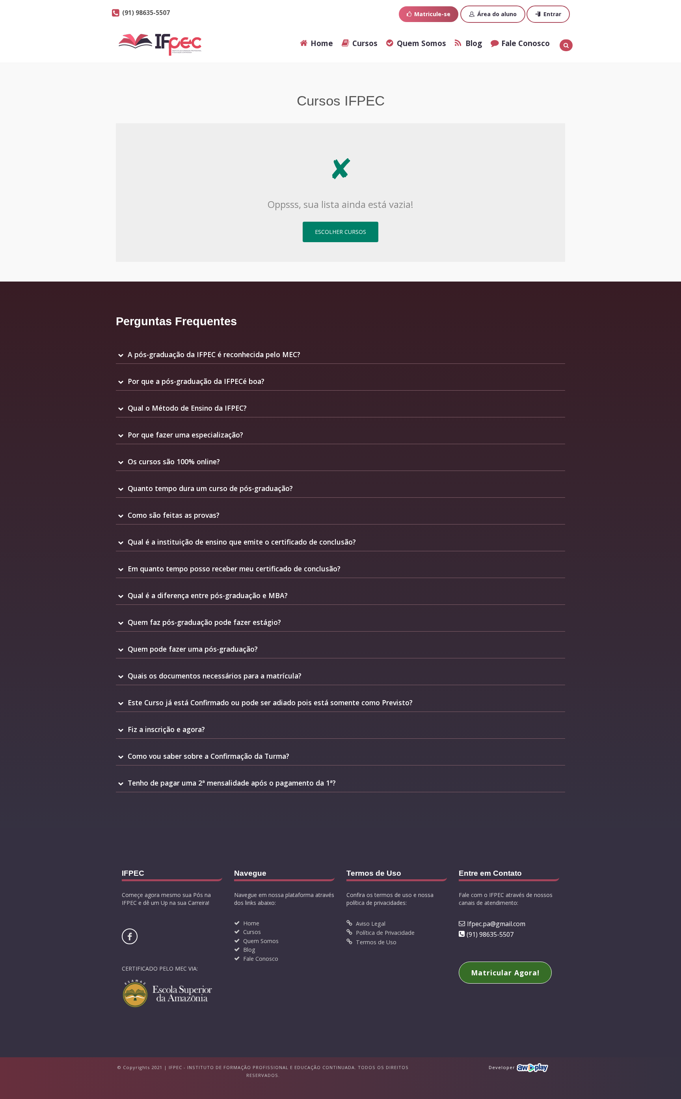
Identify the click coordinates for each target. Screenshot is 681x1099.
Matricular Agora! (505, 972)
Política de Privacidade (384, 932)
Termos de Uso (375, 942)
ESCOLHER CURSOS (340, 231)
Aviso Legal (369, 923)
